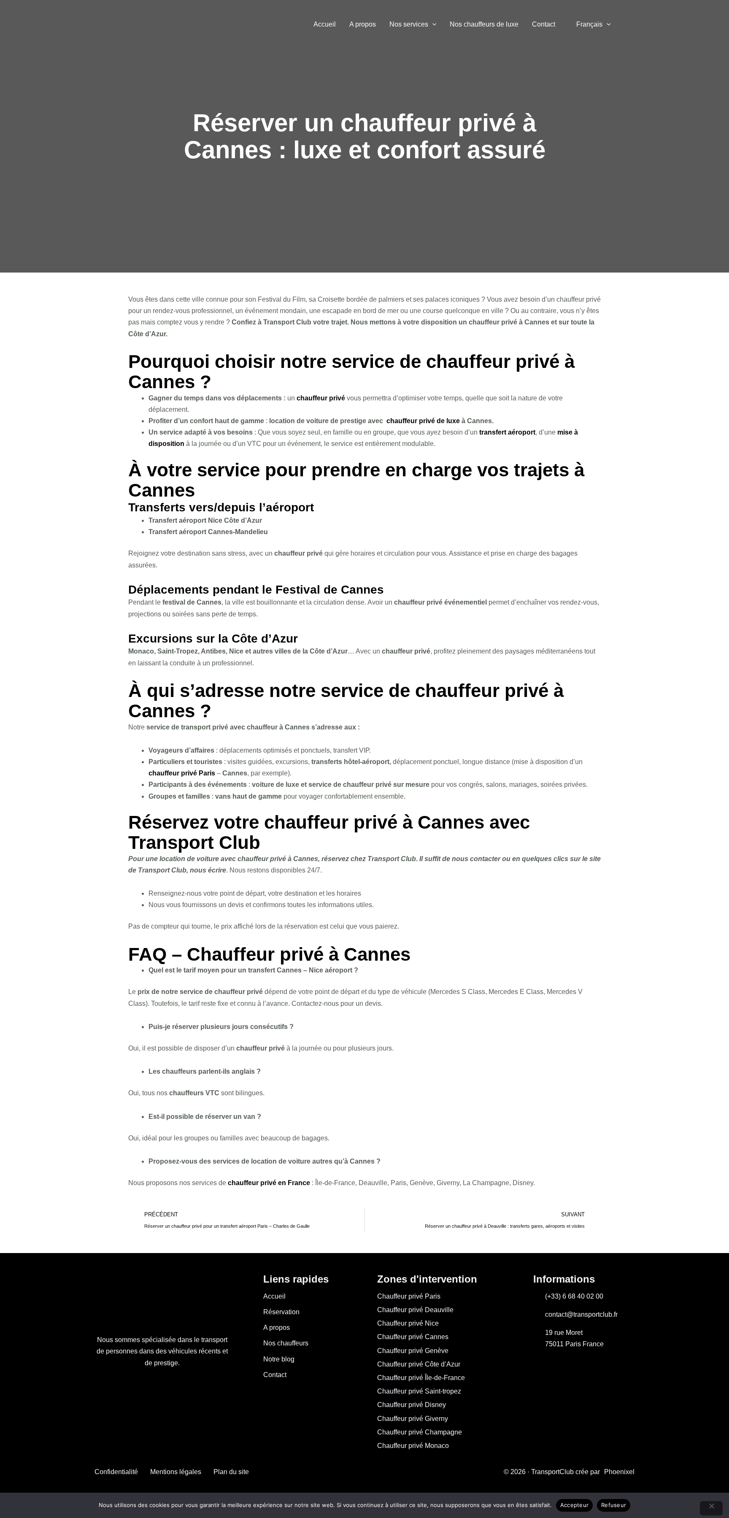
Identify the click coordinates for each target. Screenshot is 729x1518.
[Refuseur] (711, 1508)
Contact (543, 24)
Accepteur (574, 1505)
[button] (432, 24)
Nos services (408, 24)
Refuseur (613, 1505)
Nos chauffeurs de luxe (484, 24)
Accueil (324, 24)
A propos (362, 24)
